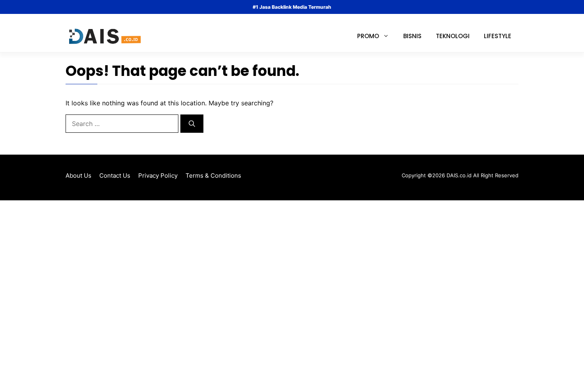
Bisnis (412, 36)
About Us (78, 175)
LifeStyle (497, 36)
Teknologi (453, 36)
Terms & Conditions (213, 175)
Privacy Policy (158, 175)
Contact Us (114, 175)
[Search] (191, 123)
